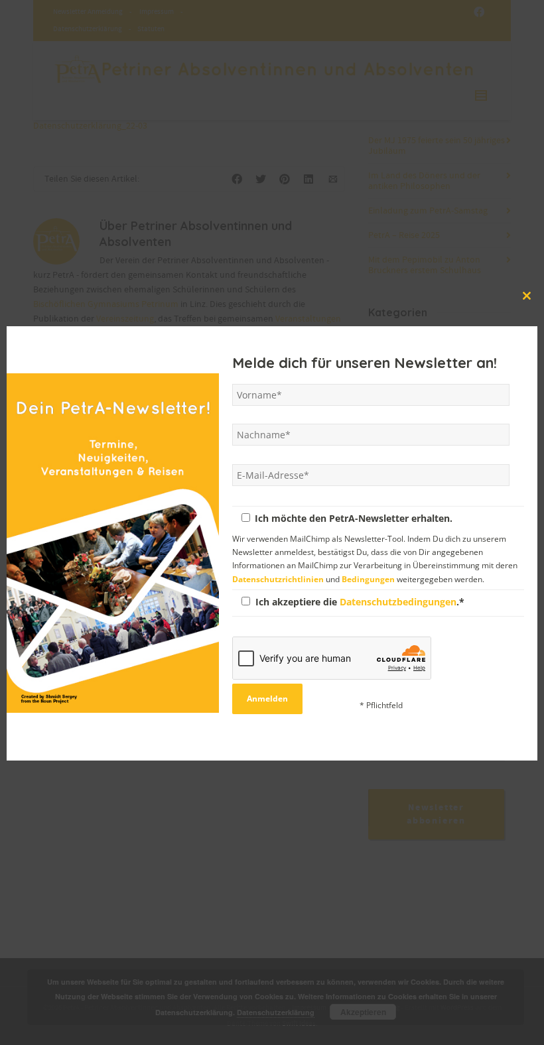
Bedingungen (368, 578)
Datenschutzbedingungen (398, 601)
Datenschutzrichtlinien (278, 578)
